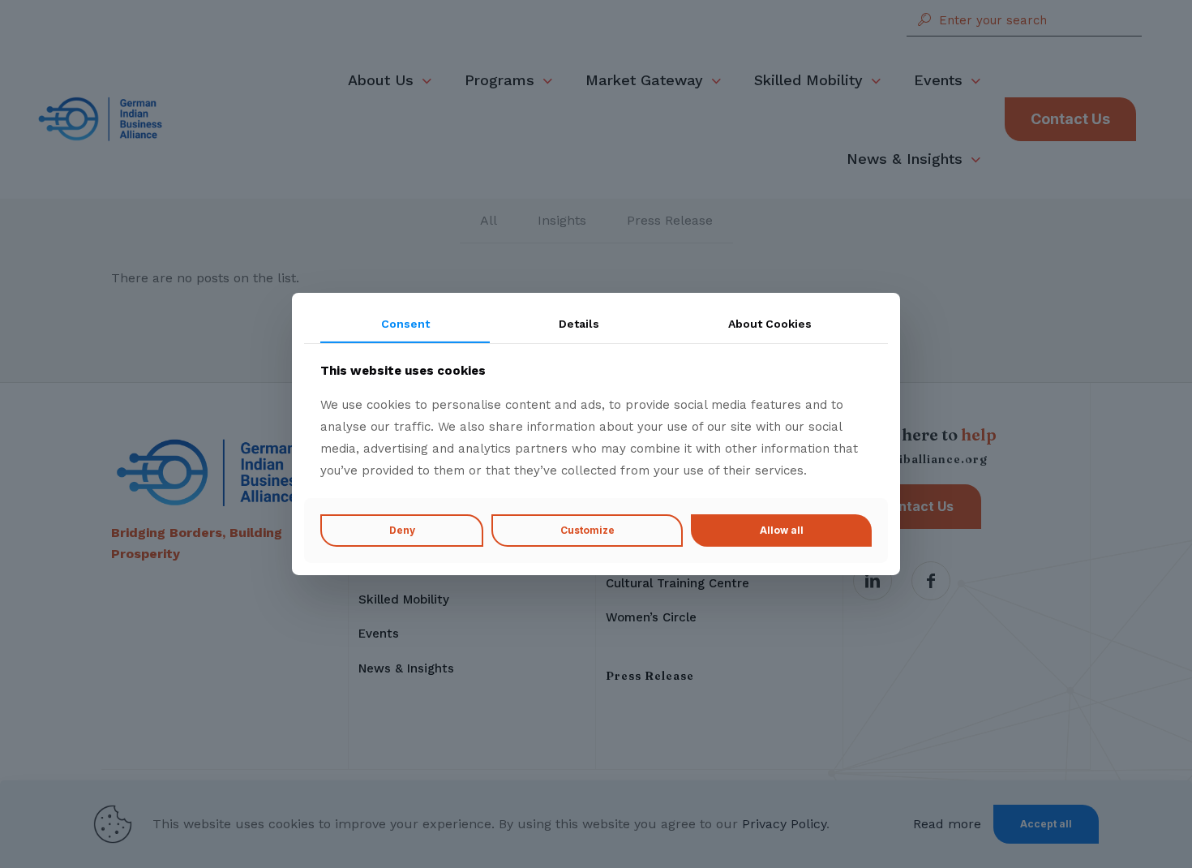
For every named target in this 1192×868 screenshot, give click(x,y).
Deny (402, 530)
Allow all (782, 530)
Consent (405, 323)
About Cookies (770, 323)
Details (579, 323)
